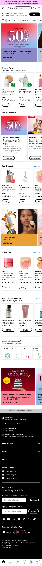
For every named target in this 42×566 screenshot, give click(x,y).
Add (6, 105)
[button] (9, 318)
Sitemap (32, 543)
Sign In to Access (9, 329)
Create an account (21, 15)
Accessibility (24, 543)
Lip (24, 348)
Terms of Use (15, 543)
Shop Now (9, 158)
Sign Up (33, 511)
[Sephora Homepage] (7, 8)
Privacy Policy (6, 543)
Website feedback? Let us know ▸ (21, 411)
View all (37, 113)
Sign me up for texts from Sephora (14, 495)
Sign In (35, 14)
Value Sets (5, 348)
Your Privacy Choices (8, 545)
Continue (33, 500)
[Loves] (35, 8)
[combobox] (23, 8)
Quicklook (5, 80)
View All (37, 298)
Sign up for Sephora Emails (12, 507)
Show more (36, 166)
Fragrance (15, 348)
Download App (35, 158)
